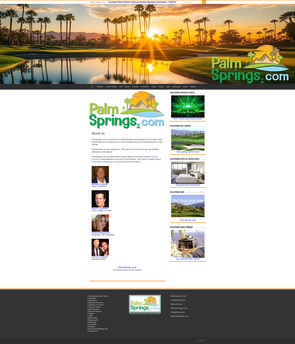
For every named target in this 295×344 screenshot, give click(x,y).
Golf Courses (93, 309)
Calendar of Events (96, 305)
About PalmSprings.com (98, 329)
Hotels (127, 87)
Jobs (168, 87)
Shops (185, 87)
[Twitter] (190, 2)
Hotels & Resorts (95, 311)
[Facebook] (188, 2)
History (161, 87)
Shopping (92, 322)
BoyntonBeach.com (179, 296)
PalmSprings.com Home (98, 296)
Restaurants (93, 320)
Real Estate (176, 87)
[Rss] (186, 2)
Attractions (145, 87)
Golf (120, 87)
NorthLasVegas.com (179, 308)
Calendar (100, 87)
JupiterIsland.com (178, 300)
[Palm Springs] (147, 44)
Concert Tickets (111, 87)
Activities (135, 87)
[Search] (204, 2)
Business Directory (95, 303)
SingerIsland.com (178, 312)
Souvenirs (92, 324)
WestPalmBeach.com (179, 316)
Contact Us (92, 331)
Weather (193, 87)
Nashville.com (176, 304)
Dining (154, 87)
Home (92, 86)
